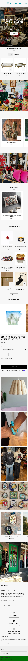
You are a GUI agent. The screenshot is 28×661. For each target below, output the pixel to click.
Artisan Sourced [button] (7, 595)
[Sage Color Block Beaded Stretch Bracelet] (7, 258)
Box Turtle (5, 657)
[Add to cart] (10, 69)
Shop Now (14, 33)
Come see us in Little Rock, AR (14, 625)
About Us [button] (3, 649)
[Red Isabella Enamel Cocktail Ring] (7, 238)
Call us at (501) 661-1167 (14, 633)
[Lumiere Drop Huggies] (7, 279)
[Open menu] (3, 3)
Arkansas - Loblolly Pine (8, 349)
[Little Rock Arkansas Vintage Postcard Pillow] (11, 202)
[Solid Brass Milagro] (11, 130)
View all (14, 294)
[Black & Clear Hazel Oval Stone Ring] (21, 238)
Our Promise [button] (4, 653)
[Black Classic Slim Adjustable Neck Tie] (21, 279)
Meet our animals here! (14, 616)
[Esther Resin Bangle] (21, 258)
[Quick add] (19, 138)
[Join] (25, 643)
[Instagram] (12, 659)
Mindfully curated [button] (8, 590)
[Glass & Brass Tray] (7, 65)
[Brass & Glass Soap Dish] (20, 65)
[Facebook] (1, 659)
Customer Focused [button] (8, 605)
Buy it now (14, 366)
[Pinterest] (8, 659)
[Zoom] (5, 331)
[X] (5, 659)
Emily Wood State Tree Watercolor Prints (13, 338)
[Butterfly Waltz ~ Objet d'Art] (11, 523)
